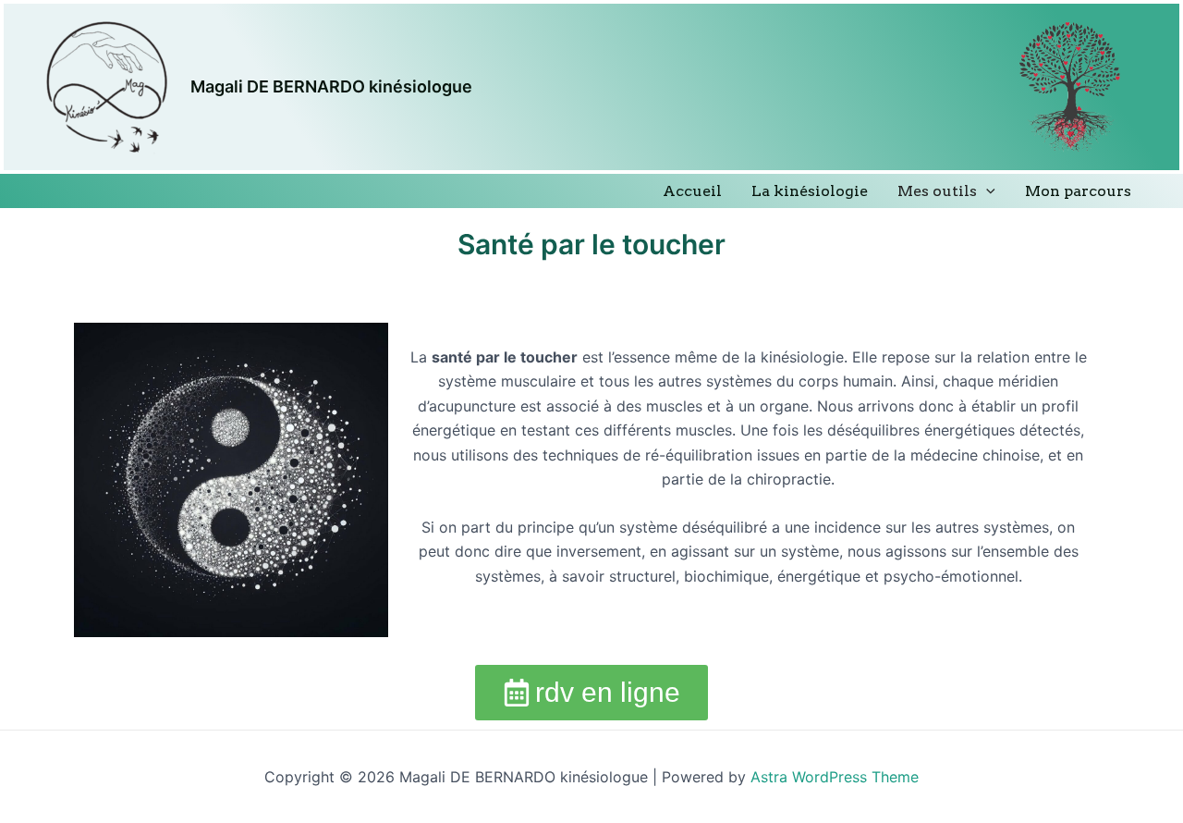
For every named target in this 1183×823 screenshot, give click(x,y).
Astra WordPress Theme (834, 777)
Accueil (692, 191)
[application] (986, 191)
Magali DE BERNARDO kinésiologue (331, 86)
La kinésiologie (809, 191)
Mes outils (937, 191)
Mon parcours (1078, 191)
